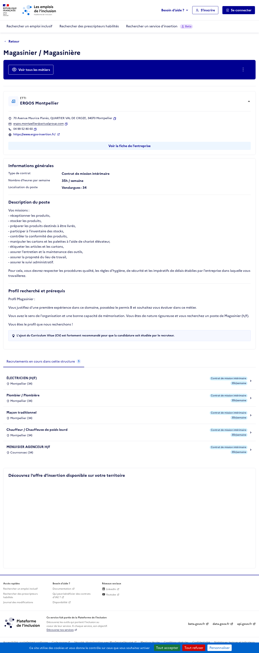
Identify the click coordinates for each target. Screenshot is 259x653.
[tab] (43, 361)
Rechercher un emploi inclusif (29, 26)
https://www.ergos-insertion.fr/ (34, 134)
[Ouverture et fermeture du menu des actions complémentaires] (244, 70)
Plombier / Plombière (22, 395)
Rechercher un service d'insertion (158, 26)
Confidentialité (201, 642)
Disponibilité (60, 602)
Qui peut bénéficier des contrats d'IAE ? (71, 595)
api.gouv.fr (244, 624)
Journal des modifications (18, 602)
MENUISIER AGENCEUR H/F (28, 446)
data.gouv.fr (221, 624)
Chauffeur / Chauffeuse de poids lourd (37, 429)
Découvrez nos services (60, 630)
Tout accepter (167, 647)
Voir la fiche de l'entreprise (129, 145)
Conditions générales (176, 642)
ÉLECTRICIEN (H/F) (21, 378)
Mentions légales (150, 642)
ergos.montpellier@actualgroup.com (38, 124)
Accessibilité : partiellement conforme (25, 642)
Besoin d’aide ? (172, 10)
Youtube (110, 594)
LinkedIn (110, 589)
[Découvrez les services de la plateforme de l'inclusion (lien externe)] (22, 622)
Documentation (62, 589)
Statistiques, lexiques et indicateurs (234, 642)
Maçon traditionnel (21, 412)
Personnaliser (219, 647)
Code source (59, 642)
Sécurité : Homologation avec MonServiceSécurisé (103, 642)
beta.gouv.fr (196, 624)
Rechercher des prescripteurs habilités (89, 26)
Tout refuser (193, 647)
